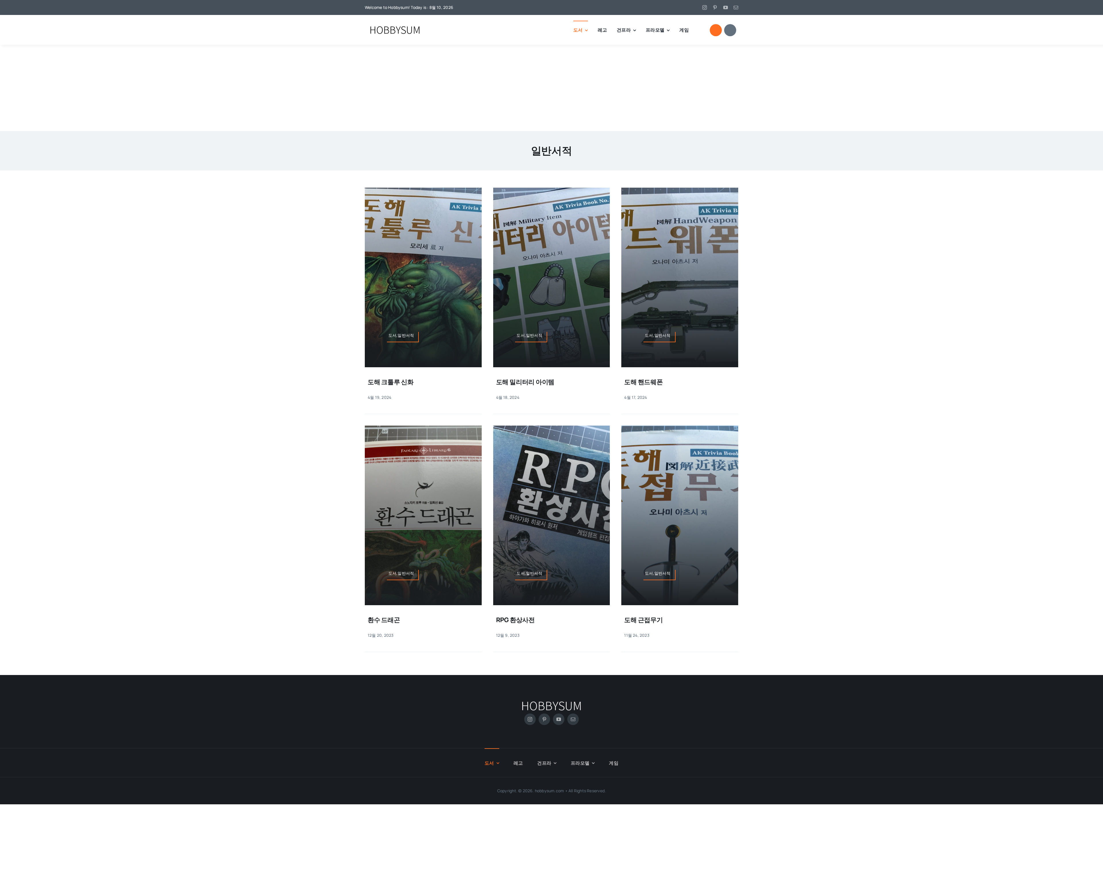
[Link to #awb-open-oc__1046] (716, 30)
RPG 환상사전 (515, 620)
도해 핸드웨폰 (643, 382)
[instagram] (704, 7)
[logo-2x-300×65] (395, 25)
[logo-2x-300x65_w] (551, 700)
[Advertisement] (551, 88)
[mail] (736, 7)
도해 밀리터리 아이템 (525, 382)
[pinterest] (715, 7)
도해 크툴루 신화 (391, 382)
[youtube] (725, 7)
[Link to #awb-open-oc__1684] (730, 30)
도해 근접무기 (643, 620)
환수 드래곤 (384, 620)
